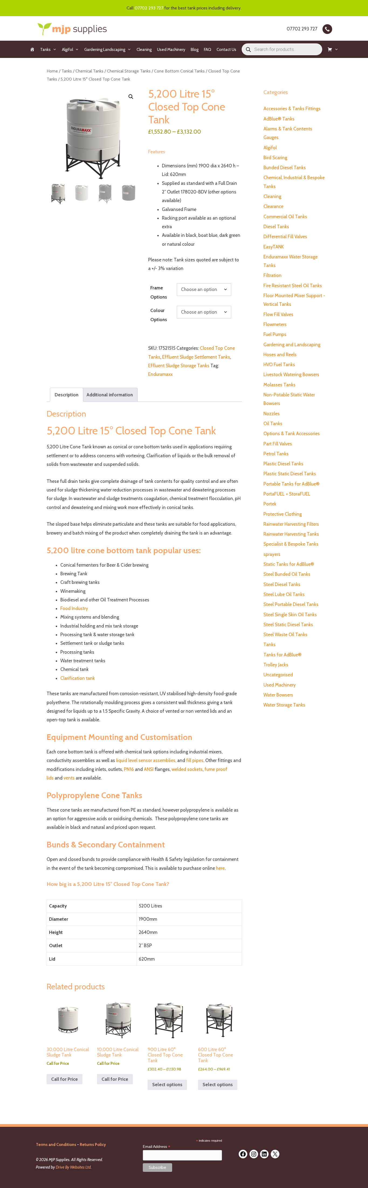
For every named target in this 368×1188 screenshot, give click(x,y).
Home (52, 71)
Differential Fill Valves (285, 236)
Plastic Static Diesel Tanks (289, 473)
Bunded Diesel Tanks (284, 167)
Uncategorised (278, 674)
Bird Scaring (275, 157)
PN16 (129, 769)
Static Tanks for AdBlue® (288, 564)
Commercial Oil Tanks (285, 216)
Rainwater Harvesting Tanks (291, 534)
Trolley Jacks (275, 664)
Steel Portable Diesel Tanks (290, 604)
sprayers (271, 554)
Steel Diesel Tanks (281, 584)
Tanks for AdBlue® (282, 654)
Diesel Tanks (276, 226)
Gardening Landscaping (104, 49)
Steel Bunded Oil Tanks (286, 574)
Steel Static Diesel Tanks (288, 624)
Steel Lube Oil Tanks (284, 594)
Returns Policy (93, 1144)
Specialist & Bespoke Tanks (290, 544)
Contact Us (226, 49)
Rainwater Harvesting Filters (291, 524)
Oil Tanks (272, 423)
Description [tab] (66, 394)
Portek (269, 504)
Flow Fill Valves (278, 314)
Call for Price (64, 1079)
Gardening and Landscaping (291, 344)
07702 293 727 (149, 8)
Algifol (67, 49)
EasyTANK (273, 247)
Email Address (156, 1146)
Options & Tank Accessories (291, 433)
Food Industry (74, 608)
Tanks (45, 49)
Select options (167, 1084)
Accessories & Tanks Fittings (292, 108)
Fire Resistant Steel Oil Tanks (292, 285)
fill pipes (194, 760)
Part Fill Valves (277, 443)
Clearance (273, 206)
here (220, 868)
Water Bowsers (278, 695)
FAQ (207, 49)
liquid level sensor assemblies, (146, 760)
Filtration (272, 275)
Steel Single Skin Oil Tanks (290, 614)
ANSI (149, 769)
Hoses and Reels (280, 354)
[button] (131, 97)
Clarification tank (77, 678)
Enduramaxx (160, 374)
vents (69, 778)
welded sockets (187, 769)
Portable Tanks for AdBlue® (291, 484)
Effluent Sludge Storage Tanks (178, 365)
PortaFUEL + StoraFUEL (286, 494)
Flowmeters (275, 324)
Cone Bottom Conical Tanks (179, 71)
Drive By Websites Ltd (73, 1167)
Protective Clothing (282, 514)
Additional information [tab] (109, 394)
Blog (195, 49)
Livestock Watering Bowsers (291, 374)
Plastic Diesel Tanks (283, 463)
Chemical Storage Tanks (129, 71)
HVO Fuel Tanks (279, 364)
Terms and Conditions (56, 1144)
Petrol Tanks (276, 453)
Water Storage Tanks (284, 705)
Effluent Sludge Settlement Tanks (196, 357)
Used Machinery (171, 49)
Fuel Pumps (274, 334)
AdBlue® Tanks (278, 119)
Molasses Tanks (279, 384)
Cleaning (144, 49)
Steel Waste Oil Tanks (285, 634)
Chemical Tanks (89, 71)
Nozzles (271, 413)
